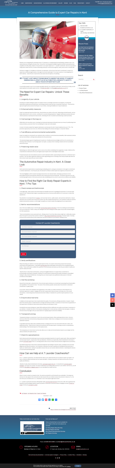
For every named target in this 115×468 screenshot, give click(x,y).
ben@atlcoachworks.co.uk (106, 3)
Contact (88, 3)
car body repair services (51, 381)
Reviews (66, 3)
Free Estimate (80, 3)
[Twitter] (112, 305)
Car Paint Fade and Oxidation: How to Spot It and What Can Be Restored (86, 49)
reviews (38, 198)
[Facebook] (112, 295)
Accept (77, 466)
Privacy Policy (63, 454)
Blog (70, 3)
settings (68, 466)
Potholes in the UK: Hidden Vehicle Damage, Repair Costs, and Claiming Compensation (86, 57)
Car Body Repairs (38, 3)
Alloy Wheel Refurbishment (50, 3)
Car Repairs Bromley (51, 433)
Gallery (60, 3)
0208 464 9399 (107, 1)
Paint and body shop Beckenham (36, 454)
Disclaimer (78, 454)
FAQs (75, 3)
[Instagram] (112, 300)
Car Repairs (24, 393)
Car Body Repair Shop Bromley (54, 427)
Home (22, 3)
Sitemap (85, 454)
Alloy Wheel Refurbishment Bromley (55, 431)
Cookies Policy (71, 454)
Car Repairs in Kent (32, 393)
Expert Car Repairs (41, 393)
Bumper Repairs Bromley (52, 429)
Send (23, 254)
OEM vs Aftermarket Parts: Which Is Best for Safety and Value (86, 65)
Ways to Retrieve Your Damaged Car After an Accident (63, 409)
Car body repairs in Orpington (51, 454)
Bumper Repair (28, 3)
